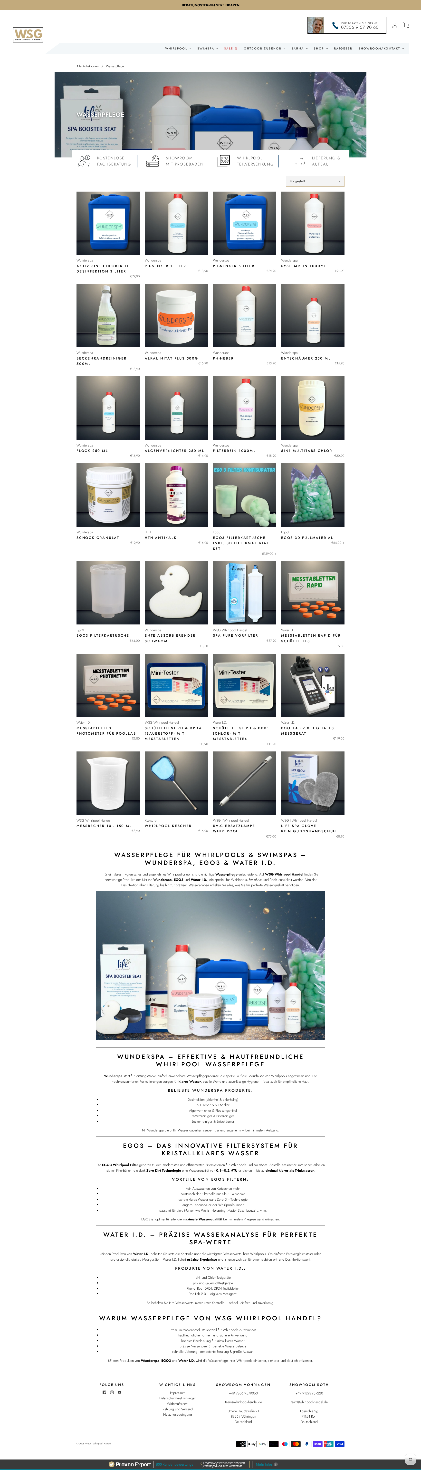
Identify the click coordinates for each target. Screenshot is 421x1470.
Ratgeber (343, 48)
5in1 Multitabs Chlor (306, 450)
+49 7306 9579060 (243, 1393)
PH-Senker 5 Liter (234, 265)
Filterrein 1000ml (234, 450)
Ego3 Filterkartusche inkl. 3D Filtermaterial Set (241, 543)
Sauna (298, 48)
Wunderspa (85, 260)
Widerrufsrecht (177, 1403)
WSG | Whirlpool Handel (231, 820)
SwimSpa (206, 48)
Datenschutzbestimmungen (177, 1398)
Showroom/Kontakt (380, 48)
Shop (320, 48)
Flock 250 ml (92, 450)
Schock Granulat (98, 537)
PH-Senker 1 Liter (165, 265)
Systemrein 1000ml (304, 265)
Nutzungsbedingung (177, 1414)
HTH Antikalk (161, 537)
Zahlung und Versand (178, 1409)
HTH (148, 532)
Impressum (177, 1392)
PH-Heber (223, 358)
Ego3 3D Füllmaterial (307, 537)
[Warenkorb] (406, 25)
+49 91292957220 (309, 1393)
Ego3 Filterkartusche (103, 635)
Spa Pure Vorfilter (235, 635)
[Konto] (394, 25)
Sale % (231, 48)
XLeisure (150, 820)
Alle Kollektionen (88, 66)
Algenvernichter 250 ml (174, 450)
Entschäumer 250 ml (306, 358)
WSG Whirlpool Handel (230, 630)
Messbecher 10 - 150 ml (104, 825)
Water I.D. (288, 630)
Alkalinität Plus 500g (171, 358)
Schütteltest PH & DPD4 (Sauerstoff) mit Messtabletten (173, 733)
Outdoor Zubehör (263, 48)
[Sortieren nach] (315, 181)
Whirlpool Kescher (168, 825)
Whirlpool (177, 48)
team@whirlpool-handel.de (243, 1402)
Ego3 (216, 532)
